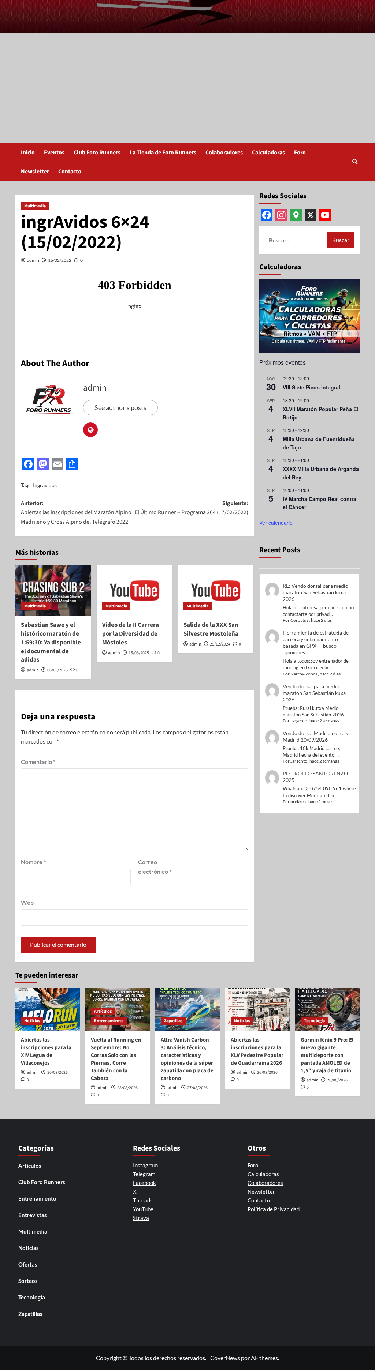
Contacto (69, 172)
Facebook (144, 1182)
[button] (355, 162)
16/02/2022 (59, 260)
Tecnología (314, 1021)
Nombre (33, 861)
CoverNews (225, 1357)
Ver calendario (276, 522)
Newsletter (35, 172)
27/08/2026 (197, 1088)
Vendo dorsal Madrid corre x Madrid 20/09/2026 (315, 736)
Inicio (28, 152)
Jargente (298, 720)
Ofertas (27, 1264)
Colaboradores (224, 152)
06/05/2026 (57, 670)
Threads (143, 1200)
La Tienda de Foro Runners (163, 152)
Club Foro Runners (97, 152)
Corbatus (299, 620)
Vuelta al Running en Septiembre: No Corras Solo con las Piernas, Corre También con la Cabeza (116, 1059)
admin (33, 260)
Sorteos (28, 1280)
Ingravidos (45, 485)
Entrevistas (32, 1215)
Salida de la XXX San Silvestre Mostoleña (210, 629)
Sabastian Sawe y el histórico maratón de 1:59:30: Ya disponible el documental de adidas (51, 642)
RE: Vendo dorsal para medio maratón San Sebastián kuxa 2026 (315, 592)
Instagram (145, 1165)
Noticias (32, 1021)
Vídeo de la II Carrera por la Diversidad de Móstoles (130, 634)
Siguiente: (191, 508)
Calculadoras (268, 152)
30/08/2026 (57, 1072)
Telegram (144, 1174)
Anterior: (76, 512)
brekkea (298, 801)
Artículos (103, 1011)
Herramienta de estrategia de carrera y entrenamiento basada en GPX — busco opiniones (316, 642)
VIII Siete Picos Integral (311, 387)
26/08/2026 (267, 1072)
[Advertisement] (187, 88)
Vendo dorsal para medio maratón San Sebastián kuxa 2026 (314, 693)
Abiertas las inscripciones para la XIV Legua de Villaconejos (46, 1051)
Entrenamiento (109, 1021)
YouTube (143, 1209)
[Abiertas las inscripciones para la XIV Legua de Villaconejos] (47, 1009)
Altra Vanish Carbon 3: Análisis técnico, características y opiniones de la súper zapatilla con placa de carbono (187, 1059)
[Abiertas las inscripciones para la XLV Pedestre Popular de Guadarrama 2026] (257, 1009)
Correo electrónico (154, 866)
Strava (141, 1218)
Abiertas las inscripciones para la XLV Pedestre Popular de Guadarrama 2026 (257, 1051)
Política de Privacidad (274, 1209)
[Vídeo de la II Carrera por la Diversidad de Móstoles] (134, 590)
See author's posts (120, 407)
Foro (300, 152)
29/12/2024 (220, 644)
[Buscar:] (296, 240)
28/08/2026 (127, 1088)
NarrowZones (303, 674)
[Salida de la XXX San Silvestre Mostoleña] (216, 590)
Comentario (38, 761)
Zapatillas (173, 1021)
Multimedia (35, 206)
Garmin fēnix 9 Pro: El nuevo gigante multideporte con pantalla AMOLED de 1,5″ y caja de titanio (327, 1055)
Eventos (54, 152)
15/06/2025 (139, 653)
